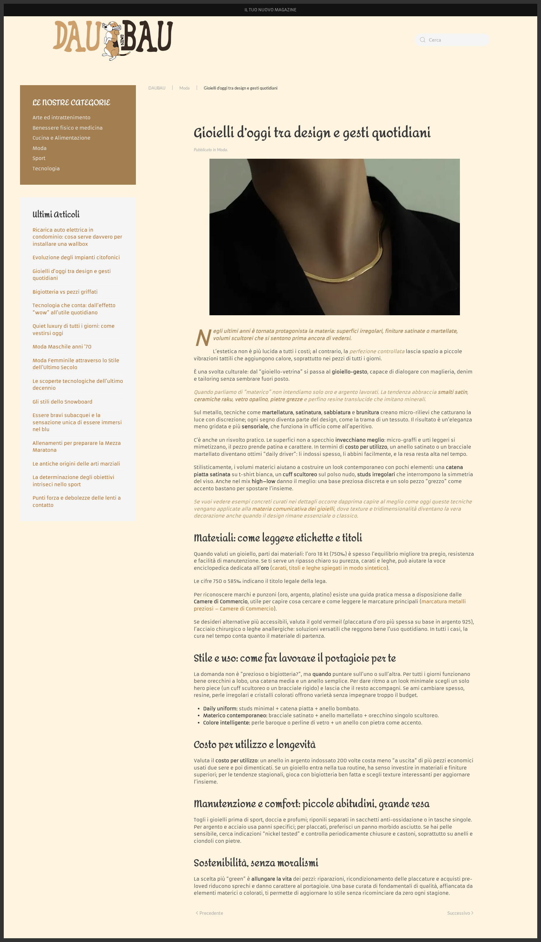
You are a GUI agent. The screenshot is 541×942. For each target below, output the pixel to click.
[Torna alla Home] (114, 39)
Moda (222, 149)
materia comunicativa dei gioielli (293, 509)
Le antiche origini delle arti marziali (76, 464)
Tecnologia (46, 169)
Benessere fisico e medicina (68, 128)
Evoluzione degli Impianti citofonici (76, 257)
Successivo (458, 913)
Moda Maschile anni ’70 (62, 347)
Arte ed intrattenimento (61, 118)
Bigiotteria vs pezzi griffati (65, 292)
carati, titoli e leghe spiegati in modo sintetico (329, 568)
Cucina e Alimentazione (61, 138)
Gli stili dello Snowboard (62, 402)
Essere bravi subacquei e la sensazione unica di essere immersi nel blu (77, 422)
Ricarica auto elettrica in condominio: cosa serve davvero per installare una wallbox (77, 237)
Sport (39, 158)
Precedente (211, 913)
